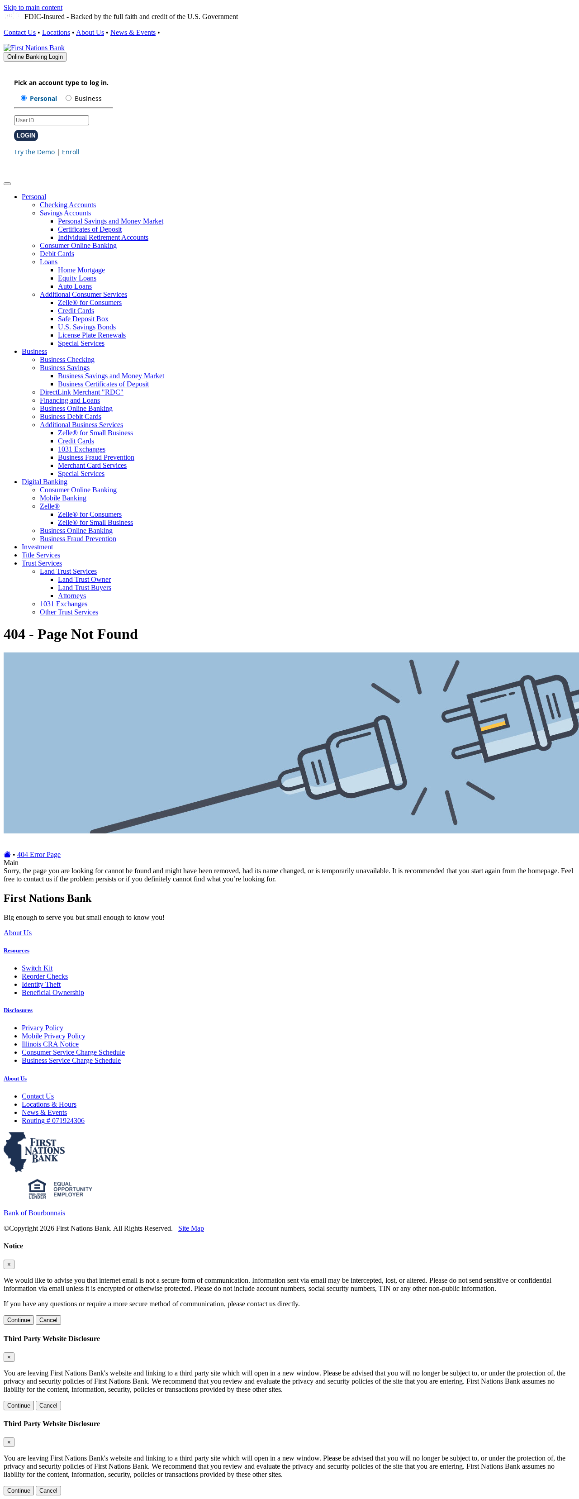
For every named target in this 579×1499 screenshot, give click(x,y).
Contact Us (20, 32)
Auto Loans (75, 286)
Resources (16, 950)
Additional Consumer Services (83, 294)
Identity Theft (41, 984)
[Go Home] (7, 854)
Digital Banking (44, 481)
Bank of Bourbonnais (34, 1213)
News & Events (133, 32)
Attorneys (72, 596)
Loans (48, 262)
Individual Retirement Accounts (103, 237)
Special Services (81, 343)
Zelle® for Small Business (95, 433)
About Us (90, 32)
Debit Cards (57, 253)
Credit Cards (76, 310)
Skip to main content (33, 7)
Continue (18, 1320)
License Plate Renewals (92, 335)
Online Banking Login (35, 56)
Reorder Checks (45, 976)
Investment (37, 547)
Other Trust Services (69, 612)
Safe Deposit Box (83, 319)
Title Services (41, 555)
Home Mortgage (81, 270)
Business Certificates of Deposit (103, 384)
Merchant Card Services (92, 465)
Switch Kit (37, 968)
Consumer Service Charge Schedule (73, 1052)
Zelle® (50, 506)
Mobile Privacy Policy (53, 1036)
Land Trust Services (68, 571)
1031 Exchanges (81, 449)
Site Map (191, 1228)
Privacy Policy (42, 1028)
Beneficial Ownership (53, 992)
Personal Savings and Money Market (110, 221)
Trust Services (42, 563)
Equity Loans (77, 278)
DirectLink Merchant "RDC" (81, 392)
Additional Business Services (81, 424)
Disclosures (18, 1010)
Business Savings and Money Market (111, 376)
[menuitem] (298, 270)
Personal (34, 196)
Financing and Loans (70, 400)
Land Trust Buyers (84, 587)
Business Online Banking (76, 408)
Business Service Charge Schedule (71, 1060)
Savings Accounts (65, 213)
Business (34, 351)
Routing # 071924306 (53, 1120)
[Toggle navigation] (7, 183)
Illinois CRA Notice (50, 1044)
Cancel (48, 1320)
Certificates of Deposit (90, 229)
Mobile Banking (63, 498)
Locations (56, 32)
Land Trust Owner (84, 579)
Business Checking (67, 359)
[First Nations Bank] (34, 48)
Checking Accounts (68, 205)
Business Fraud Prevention (96, 457)
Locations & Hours (49, 1104)
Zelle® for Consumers (90, 302)
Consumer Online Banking (78, 245)
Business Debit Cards (70, 416)
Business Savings (65, 367)
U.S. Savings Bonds (87, 327)
